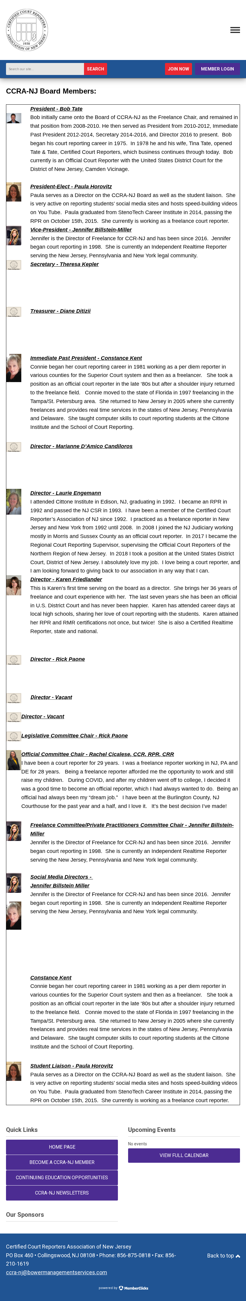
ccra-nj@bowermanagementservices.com (56, 1272)
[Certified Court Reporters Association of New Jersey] (27, 49)
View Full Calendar (184, 1155)
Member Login (217, 69)
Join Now (178, 69)
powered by (108, 1288)
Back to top (221, 1255)
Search (95, 69)
